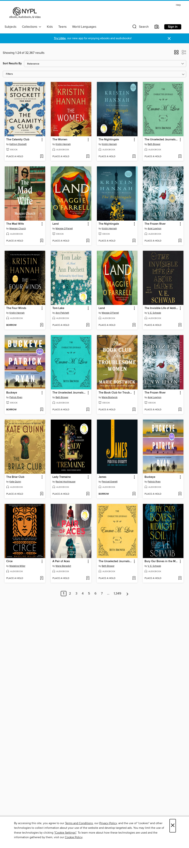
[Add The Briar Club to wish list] (41, 494)
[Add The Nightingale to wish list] (134, 156)
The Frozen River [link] (155, 224)
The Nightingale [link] (109, 139)
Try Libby (60, 38)
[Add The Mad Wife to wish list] (41, 241)
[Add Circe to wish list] (41, 578)
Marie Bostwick (110, 397)
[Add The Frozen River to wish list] (180, 241)
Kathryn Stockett (18, 144)
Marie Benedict (63, 566)
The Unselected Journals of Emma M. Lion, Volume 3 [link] (115, 561)
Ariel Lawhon (154, 228)
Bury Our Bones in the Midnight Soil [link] (161, 561)
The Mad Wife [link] (15, 224)
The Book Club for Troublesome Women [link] (115, 392)
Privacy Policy (108, 823)
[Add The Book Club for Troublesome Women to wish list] (134, 409)
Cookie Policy (73, 837)
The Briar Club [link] (15, 477)
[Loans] (156, 27)
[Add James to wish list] (134, 494)
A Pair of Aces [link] (61, 561)
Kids (50, 27)
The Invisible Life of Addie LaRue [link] (161, 308)
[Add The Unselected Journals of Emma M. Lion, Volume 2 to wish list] (87, 409)
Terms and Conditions (79, 823)
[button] (140, 27)
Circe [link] (9, 561)
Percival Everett (110, 481)
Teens (62, 27)
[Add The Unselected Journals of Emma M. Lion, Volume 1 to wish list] (180, 156)
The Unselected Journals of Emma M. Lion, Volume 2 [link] (69, 392)
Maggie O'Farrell (64, 228)
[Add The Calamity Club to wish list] (41, 156)
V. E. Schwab (154, 312)
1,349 (117, 594)
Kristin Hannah (63, 144)
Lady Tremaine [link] (61, 477)
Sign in (173, 27)
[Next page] (127, 593)
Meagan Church (17, 228)
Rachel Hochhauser (65, 481)
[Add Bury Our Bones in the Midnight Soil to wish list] (180, 578)
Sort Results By (12, 63)
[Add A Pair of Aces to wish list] (87, 578)
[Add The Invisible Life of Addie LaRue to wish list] (180, 325)
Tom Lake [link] (58, 308)
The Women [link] (59, 139)
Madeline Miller (17, 566)
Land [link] (55, 224)
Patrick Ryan (15, 397)
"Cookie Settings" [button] (65, 833)
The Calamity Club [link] (17, 139)
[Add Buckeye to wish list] (41, 409)
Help (178, 5)
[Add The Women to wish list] (87, 156)
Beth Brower (154, 144)
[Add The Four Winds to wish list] (41, 325)
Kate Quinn (15, 481)
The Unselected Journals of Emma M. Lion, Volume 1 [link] (161, 139)
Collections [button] (30, 27)
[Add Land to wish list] (87, 241)
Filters (9, 74)
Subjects (10, 27)
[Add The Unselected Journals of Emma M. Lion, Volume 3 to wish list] (134, 578)
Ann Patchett (62, 312)
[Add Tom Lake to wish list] (87, 325)
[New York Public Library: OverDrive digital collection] (24, 13)
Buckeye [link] (11, 392)
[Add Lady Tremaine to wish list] (87, 494)
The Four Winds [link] (16, 308)
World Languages (84, 27)
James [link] (102, 477)
